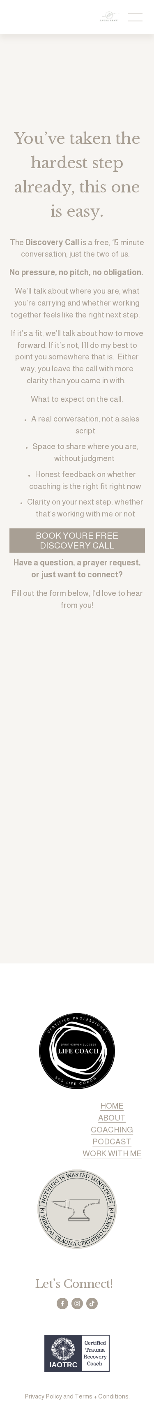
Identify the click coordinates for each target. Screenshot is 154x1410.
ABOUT (112, 1118)
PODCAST (111, 1141)
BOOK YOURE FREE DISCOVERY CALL (77, 541)
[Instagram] (77, 1303)
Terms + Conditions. (102, 1396)
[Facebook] (62, 1303)
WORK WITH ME (112, 1153)
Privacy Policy (43, 1396)
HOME (112, 1106)
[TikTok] (92, 1303)
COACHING (112, 1129)
